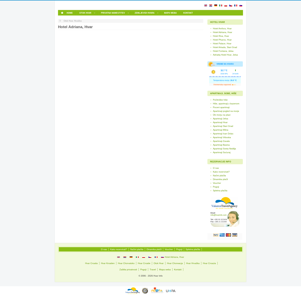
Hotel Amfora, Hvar (222, 28)
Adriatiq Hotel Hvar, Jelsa (225, 54)
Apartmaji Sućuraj (221, 152)
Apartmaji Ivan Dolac (223, 133)
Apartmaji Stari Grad (223, 126)
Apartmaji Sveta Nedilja (224, 148)
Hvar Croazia (209, 263)
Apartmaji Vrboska (222, 137)
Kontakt (178, 269)
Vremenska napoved (222, 85)
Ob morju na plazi (221, 115)
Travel (153, 269)
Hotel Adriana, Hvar (222, 32)
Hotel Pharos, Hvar (222, 39)
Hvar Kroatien (108, 263)
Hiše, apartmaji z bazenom (226, 103)
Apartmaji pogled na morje (226, 111)
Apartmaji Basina (221, 145)
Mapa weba (165, 269)
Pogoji (216, 187)
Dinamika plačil (220, 179)
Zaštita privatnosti (128, 269)
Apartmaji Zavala (221, 141)
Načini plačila (219, 175)
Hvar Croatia (91, 263)
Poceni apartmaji (221, 107)
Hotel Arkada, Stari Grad (225, 47)
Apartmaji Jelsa (220, 118)
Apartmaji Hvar (220, 122)
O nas (216, 168)
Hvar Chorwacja (175, 263)
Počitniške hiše (220, 100)
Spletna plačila (220, 190)
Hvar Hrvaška (193, 263)
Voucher (217, 183)
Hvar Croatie (144, 263)
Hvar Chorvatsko (126, 263)
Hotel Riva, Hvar (221, 36)
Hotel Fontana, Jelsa (223, 51)
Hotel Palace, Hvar (222, 43)
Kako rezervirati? (221, 171)
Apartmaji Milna (220, 130)
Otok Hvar (159, 263)
